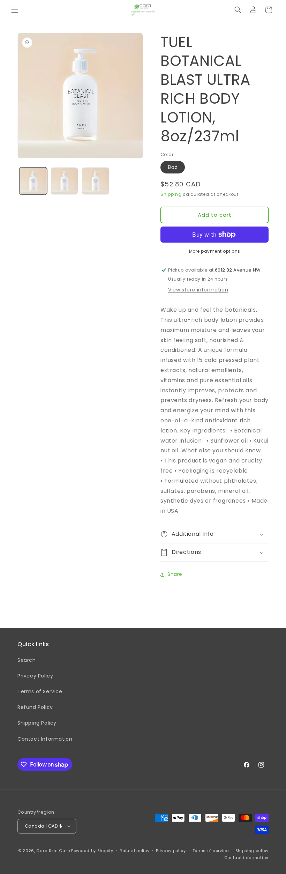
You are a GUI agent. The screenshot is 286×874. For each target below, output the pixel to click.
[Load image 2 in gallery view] (64, 181)
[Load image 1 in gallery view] (33, 181)
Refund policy (134, 850)
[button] (14, 9)
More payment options (214, 251)
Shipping (171, 194)
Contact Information (44, 738)
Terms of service (211, 850)
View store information (198, 289)
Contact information (246, 857)
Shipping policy (252, 850)
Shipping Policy (37, 722)
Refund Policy (35, 707)
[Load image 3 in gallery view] (96, 181)
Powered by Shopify (92, 850)
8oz (173, 167)
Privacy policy (171, 850)
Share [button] (174, 574)
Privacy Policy (35, 675)
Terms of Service (39, 691)
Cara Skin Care (53, 850)
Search (26, 660)
